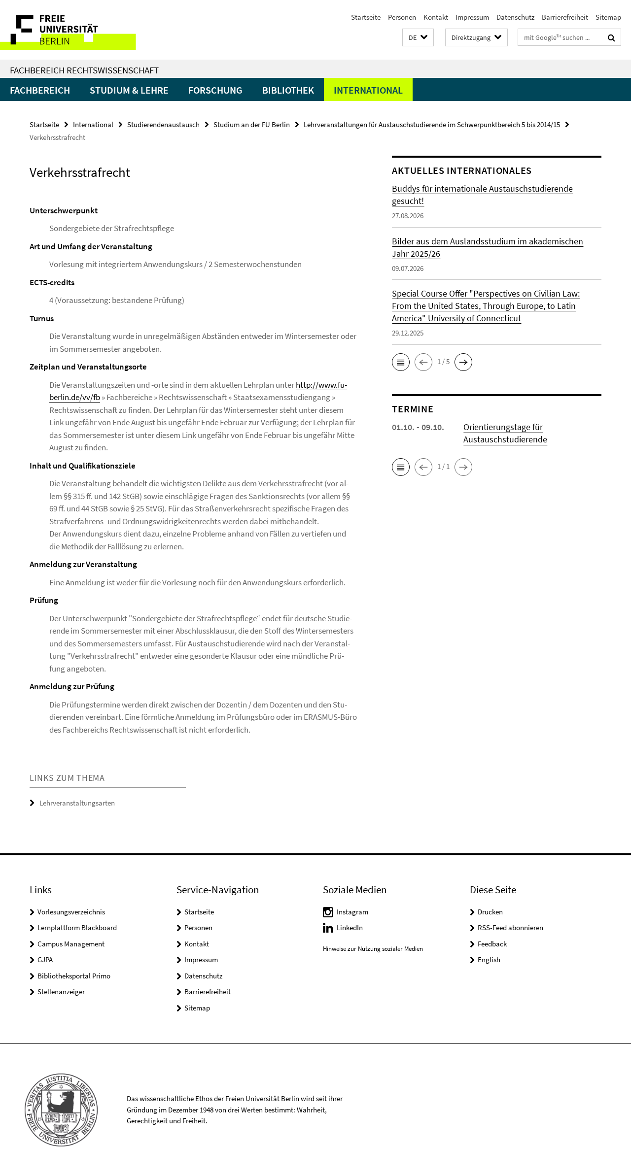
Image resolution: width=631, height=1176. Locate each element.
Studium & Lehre (129, 90)
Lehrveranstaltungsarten (77, 802)
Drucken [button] (490, 911)
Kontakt (435, 17)
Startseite (366, 17)
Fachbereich (40, 90)
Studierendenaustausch (163, 124)
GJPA (45, 959)
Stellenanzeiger (61, 991)
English (489, 959)
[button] (418, 38)
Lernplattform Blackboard (77, 927)
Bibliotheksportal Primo (73, 975)
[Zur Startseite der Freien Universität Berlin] (82, 30)
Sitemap (608, 17)
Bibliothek (288, 90)
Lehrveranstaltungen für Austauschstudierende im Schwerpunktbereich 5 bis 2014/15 (432, 124)
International (368, 90)
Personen (402, 17)
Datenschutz (515, 17)
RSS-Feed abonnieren (510, 927)
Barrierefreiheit (565, 17)
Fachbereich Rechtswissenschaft (84, 70)
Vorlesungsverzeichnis (71, 911)
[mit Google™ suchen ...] (611, 37)
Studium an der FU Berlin (251, 124)
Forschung (215, 90)
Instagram (352, 911)
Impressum (472, 17)
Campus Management (71, 943)
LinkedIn (350, 927)
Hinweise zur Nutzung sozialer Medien (373, 948)
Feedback (492, 943)
